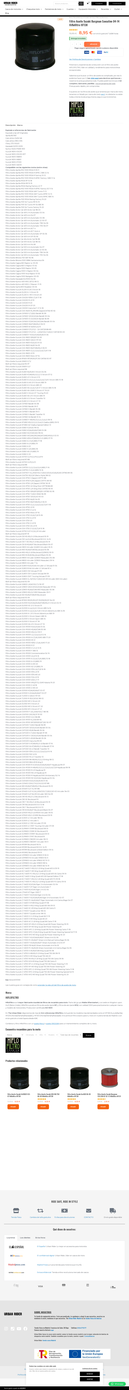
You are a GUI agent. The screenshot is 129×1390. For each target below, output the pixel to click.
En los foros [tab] (40, 1238)
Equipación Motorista (87, 9)
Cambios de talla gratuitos (40, 1217)
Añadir (93, 44)
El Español (41, 1246)
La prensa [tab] (11, 1238)
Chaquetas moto (33, 9)
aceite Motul (39, 1024)
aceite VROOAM (52, 1024)
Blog (7, 13)
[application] (22, 9)
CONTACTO (88, 1217)
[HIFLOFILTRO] (76, 109)
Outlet (117, 9)
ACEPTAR (90, 1379)
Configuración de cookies (89, 1368)
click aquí (94, 78)
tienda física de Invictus (93, 1318)
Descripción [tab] (11, 125)
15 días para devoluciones (64, 1217)
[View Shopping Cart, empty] (87, 3)
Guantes (70, 9)
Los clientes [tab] (25, 1238)
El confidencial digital (45, 1256)
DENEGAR (90, 1374)
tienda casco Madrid (49, 1340)
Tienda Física (16, 1217)
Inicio (71, 17)
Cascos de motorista (13, 9)
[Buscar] (81, 4)
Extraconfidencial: (44, 1272)
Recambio (105, 9)
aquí (103, 94)
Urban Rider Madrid (75, 1318)
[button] (99, 3)
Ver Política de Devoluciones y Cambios (85, 59)
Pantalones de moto (53, 9)
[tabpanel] (64, 1261)
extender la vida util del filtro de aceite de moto (57, 985)
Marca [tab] (19, 125)
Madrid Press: (42, 1265)
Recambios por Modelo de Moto (84, 17)
